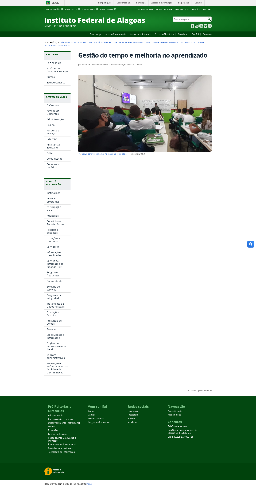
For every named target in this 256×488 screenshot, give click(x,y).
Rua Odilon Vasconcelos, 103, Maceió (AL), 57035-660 (183, 431)
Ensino (51, 426)
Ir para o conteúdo (53, 9)
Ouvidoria (182, 34)
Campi (91, 414)
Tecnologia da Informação (61, 451)
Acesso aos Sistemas (140, 34)
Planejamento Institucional (62, 444)
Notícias (99, 42)
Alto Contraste (164, 9)
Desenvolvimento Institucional (64, 422)
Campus (78, 42)
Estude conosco (96, 418)
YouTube (197, 26)
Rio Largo (88, 42)
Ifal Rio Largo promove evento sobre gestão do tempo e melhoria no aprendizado (144, 42)
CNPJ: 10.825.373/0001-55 (180, 436)
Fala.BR (195, 34)
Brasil (55, 2)
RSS (210, 26)
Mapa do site (181, 9)
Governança (95, 34)
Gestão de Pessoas (57, 434)
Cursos (91, 411)
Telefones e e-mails (177, 426)
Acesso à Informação (116, 34)
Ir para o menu (72, 9)
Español (196, 9)
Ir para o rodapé (108, 9)
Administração (55, 415)
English (207, 9)
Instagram (201, 26)
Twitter (205, 26)
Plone (89, 483)
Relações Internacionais (60, 448)
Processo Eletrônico (164, 34)
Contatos (207, 34)
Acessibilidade (145, 9)
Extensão (53, 430)
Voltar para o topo (201, 390)
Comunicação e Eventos (60, 419)
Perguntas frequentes (99, 422)
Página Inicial (67, 42)
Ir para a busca (89, 9)
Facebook (192, 26)
